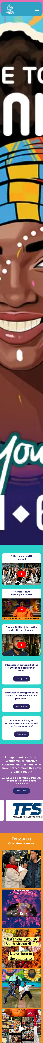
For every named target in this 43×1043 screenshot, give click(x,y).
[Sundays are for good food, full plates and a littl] (21, 948)
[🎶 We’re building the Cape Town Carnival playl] (21, 909)
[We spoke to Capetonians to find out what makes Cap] (21, 869)
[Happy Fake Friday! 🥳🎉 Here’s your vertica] (21, 988)
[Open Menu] (37, 9)
